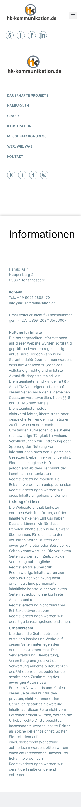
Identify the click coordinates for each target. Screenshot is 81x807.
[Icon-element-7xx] (21, 35)
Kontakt (15, 156)
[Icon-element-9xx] (11, 175)
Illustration (19, 126)
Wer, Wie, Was (20, 146)
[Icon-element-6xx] (32, 35)
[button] (73, 15)
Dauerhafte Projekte (27, 95)
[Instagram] (44, 175)
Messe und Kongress (27, 136)
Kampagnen (18, 105)
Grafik (13, 116)
